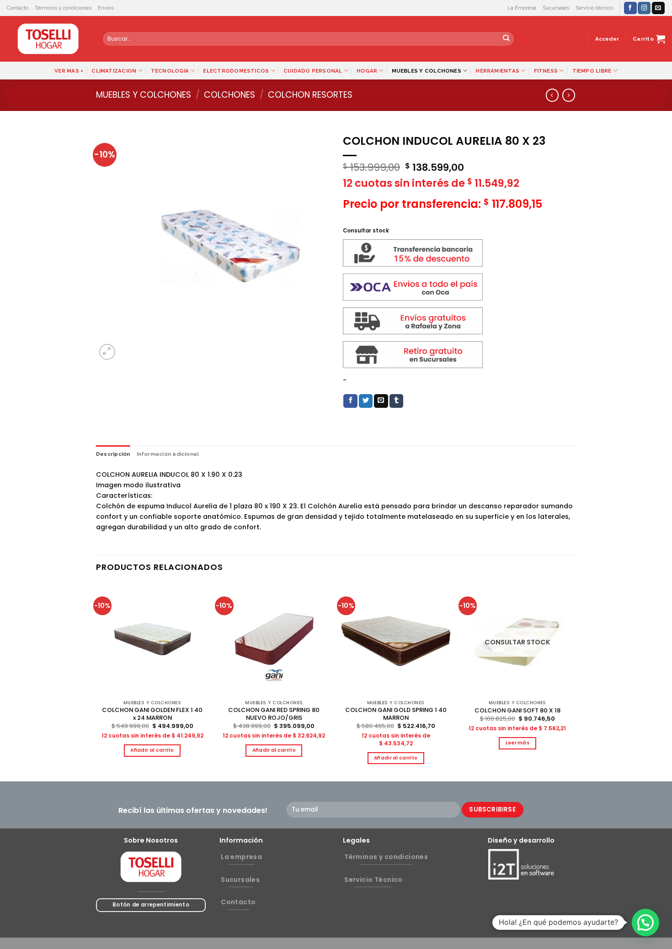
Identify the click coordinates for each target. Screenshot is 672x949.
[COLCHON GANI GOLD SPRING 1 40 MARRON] (395, 639)
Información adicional (168, 454)
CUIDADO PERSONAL (312, 71)
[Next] (573, 681)
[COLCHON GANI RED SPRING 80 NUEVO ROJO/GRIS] (274, 639)
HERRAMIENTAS (497, 71)
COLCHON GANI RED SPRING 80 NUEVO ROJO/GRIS (274, 714)
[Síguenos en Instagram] (644, 8)
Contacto (17, 8)
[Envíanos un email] (658, 8)
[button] (645, 922)
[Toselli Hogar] (48, 39)
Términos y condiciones (63, 8)
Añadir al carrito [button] (152, 750)
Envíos (106, 8)
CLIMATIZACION (113, 71)
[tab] (113, 454)
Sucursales (556, 8)
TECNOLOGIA (170, 71)
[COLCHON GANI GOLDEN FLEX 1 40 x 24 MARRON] (152, 639)
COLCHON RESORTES (310, 95)
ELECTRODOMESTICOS (236, 71)
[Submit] (506, 39)
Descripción (113, 454)
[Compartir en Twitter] (366, 401)
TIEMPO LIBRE (592, 71)
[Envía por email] (381, 401)
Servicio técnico (594, 8)
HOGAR (367, 71)
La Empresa (521, 8)
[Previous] (96, 681)
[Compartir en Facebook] (350, 401)
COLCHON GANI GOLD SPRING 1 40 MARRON (396, 714)
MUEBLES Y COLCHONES (426, 71)
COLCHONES (229, 95)
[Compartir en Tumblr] (396, 401)
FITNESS (546, 71)
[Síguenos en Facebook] (630, 8)
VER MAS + (68, 71)
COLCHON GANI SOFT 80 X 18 (517, 711)
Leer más (518, 742)
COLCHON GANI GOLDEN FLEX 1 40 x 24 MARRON (152, 714)
